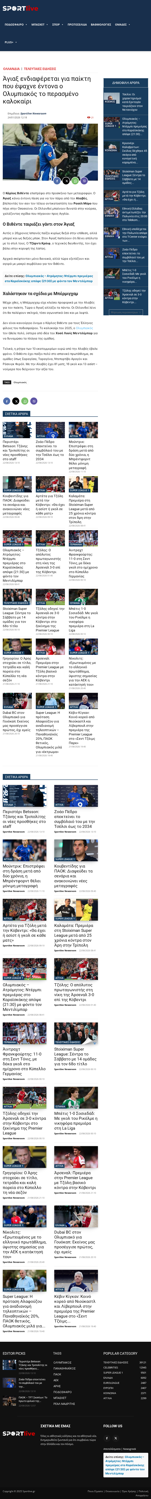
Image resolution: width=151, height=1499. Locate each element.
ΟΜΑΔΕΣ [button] (121, 24)
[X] (66, 181)
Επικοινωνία (112, 1491)
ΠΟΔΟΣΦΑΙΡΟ (14, 24)
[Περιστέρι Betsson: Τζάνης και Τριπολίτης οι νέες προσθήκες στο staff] (17, 430)
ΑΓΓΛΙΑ (41, 436)
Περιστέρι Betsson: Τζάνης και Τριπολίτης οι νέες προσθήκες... (33, 1365)
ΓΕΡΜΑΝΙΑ (76, 544)
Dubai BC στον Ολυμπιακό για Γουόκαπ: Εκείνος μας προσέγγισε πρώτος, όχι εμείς (16, 721)
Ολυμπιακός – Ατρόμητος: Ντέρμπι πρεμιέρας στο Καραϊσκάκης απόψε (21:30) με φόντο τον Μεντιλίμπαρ (16, 565)
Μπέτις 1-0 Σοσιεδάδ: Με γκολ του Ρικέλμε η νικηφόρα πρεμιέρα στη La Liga (76, 1121)
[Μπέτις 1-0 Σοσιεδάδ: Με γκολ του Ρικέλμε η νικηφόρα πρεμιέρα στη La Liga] (83, 597)
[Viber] (84, 181)
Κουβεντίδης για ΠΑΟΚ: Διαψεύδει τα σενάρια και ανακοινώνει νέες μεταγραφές (16, 504)
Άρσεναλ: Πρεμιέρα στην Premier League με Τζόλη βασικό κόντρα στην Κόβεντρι (50, 669)
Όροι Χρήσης (129, 1491)
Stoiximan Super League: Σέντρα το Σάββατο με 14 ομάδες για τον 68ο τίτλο (17, 617)
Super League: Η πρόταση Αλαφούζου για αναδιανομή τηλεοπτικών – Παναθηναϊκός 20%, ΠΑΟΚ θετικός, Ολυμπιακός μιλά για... (24, 1311)
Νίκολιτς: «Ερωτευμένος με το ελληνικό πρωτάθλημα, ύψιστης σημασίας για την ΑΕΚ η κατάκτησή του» (83, 671)
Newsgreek (129, 1449)
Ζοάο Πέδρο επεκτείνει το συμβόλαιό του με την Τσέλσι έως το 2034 (50, 450)
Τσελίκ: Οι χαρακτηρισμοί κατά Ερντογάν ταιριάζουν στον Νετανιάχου (132, 102)
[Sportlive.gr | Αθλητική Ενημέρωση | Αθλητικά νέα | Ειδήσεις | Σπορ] (19, 1433)
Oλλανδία (11, 69)
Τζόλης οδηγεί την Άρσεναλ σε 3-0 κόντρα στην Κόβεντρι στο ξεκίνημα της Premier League (24, 1123)
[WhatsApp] (75, 181)
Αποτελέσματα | (112, 1449)
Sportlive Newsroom (33, 113)
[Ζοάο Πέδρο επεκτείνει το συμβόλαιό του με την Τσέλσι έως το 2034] (50, 430)
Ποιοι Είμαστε (95, 1491)
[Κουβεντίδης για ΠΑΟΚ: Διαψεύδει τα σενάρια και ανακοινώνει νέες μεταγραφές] (17, 484)
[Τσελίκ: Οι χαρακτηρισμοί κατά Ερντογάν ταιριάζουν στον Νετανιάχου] (112, 98)
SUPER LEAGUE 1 (13, 490)
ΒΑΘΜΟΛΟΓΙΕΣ (101, 24)
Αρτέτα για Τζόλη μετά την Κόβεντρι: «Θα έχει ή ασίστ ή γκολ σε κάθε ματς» (50, 504)
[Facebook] (57, 181)
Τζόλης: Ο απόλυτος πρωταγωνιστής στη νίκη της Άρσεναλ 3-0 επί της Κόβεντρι (48, 561)
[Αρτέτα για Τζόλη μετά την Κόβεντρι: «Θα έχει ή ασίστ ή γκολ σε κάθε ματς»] (50, 484)
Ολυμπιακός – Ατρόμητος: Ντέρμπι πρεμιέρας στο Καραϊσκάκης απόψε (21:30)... (134, 126)
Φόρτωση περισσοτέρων (124, 312)
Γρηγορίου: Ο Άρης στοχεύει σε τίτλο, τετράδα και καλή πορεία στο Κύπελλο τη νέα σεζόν (17, 669)
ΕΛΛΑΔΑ (8, 436)
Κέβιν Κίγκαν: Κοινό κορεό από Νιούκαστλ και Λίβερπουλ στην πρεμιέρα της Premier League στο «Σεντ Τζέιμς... (75, 1308)
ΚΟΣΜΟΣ (110, 101)
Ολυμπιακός (84, 328)
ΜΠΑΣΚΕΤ (37, 24)
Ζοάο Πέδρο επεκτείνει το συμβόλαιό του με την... (32, 1383)
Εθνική (109, 215)
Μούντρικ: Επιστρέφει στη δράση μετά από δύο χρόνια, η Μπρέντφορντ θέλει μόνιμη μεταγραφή (81, 455)
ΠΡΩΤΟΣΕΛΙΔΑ (77, 24)
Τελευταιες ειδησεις (40, 69)
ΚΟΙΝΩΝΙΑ (111, 150)
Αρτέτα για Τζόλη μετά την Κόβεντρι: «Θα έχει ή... (134, 195)
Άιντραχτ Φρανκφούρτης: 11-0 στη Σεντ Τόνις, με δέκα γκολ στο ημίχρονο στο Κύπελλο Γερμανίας (83, 563)
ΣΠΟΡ (56, 24)
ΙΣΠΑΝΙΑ (75, 603)
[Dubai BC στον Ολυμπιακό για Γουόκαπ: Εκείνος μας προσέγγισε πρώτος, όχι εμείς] (17, 701)
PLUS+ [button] (9, 42)
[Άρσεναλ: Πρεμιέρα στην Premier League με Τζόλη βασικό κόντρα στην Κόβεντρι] (50, 647)
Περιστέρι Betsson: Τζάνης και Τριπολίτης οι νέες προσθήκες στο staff (16, 450)
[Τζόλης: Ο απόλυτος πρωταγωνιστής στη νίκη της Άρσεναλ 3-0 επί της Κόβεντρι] (50, 538)
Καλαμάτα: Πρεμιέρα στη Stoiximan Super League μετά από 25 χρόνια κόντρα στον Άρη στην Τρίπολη (82, 509)
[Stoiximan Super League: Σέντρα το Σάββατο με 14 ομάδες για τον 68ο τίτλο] (17, 597)
